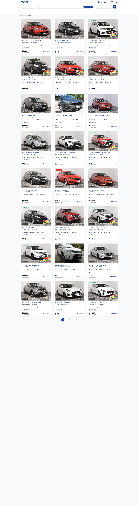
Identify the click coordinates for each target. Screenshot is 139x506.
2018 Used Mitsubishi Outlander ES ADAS (100, 152)
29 (76, 319)
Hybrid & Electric (64, 11)
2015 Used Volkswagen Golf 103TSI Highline (100, 115)
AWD (43, 11)
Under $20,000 (31, 11)
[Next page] (79, 319)
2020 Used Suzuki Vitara (61, 265)
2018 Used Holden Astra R (62, 190)
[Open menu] (117, 2)
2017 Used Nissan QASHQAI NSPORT (32, 302)
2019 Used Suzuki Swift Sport (63, 302)
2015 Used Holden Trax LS (29, 78)
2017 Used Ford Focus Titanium (97, 78)
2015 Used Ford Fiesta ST (28, 227)
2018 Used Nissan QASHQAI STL (64, 227)
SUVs (38, 11)
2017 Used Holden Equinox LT (30, 115)
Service (63, 2)
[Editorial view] (117, 6)
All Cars (35, 2)
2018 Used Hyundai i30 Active (97, 302)
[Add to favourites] (49, 40)
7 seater (72, 11)
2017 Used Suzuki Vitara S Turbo (30, 265)
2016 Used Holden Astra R (62, 78)
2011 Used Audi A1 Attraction (63, 40)
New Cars (54, 2)
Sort (98, 5)
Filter (26, 7)
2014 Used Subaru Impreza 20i (30, 190)
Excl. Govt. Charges (25, 52)
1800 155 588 (103, 2)
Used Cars (44, 2)
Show (113, 11)
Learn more (46, 51)
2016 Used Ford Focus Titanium (63, 115)
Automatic (49, 11)
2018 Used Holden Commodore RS (98, 265)
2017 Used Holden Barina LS (96, 40)
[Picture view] (114, 6)
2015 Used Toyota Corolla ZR (96, 190)
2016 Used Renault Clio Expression (31, 40)
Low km (56, 11)
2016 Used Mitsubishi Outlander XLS (65, 152)
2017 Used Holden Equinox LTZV (97, 227)
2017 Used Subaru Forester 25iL (30, 152)
